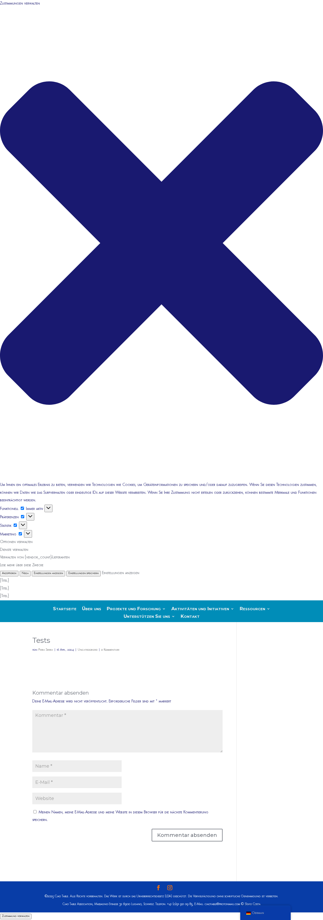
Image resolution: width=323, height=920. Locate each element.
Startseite (64, 609)
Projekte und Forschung (134, 609)
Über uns (91, 609)
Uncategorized (87, 650)
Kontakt (190, 617)
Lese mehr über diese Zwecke (21, 565)
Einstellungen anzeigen (48, 573)
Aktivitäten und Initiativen (200, 609)
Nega (25, 573)
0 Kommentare (110, 650)
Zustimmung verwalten (16, 916)
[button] (161, 244)
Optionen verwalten (16, 542)
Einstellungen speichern (83, 573)
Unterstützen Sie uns (147, 617)
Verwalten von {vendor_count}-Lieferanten (35, 557)
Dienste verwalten (14, 550)
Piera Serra (45, 650)
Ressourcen (252, 609)
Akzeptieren (9, 573)
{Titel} (4, 581)
